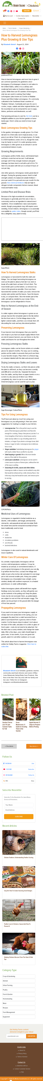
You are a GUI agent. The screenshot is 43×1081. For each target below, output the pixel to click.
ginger (36, 449)
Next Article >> (34, 746)
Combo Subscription (22, 16)
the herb (29, 116)
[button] (37, 709)
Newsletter (35, 16)
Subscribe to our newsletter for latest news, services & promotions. (17, 798)
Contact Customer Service (22, 1069)
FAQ (22, 1072)
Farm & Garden (12, 28)
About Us (22, 1050)
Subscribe (27, 11)
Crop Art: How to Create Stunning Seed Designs (18, 891)
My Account (9, 16)
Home (4, 28)
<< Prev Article (9, 746)
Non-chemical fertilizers (15, 183)
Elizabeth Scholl (10, 44)
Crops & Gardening (24, 28)
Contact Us (21, 18)
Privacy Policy (22, 1053)
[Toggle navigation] (5, 23)
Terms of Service (22, 1057)
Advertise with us (22, 1066)
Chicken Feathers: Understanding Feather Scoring (18, 857)
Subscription (31, 1036)
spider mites (16, 211)
